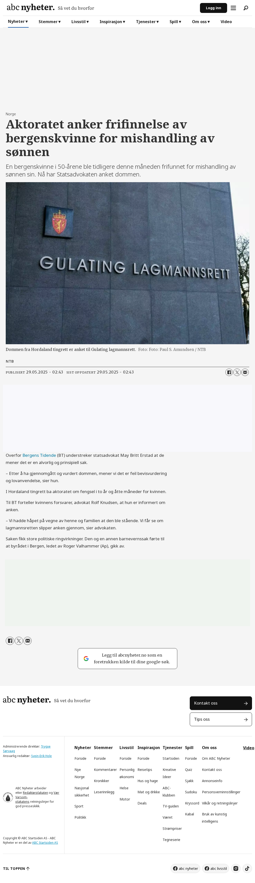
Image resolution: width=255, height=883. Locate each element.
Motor (125, 799)
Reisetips (144, 769)
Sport (78, 806)
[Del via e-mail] (245, 372)
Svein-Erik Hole (41, 756)
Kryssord (192, 803)
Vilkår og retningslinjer (220, 803)
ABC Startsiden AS (45, 843)
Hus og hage (147, 780)
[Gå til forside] (101, 8)
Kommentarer (105, 769)
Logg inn (213, 7)
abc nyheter (188, 868)
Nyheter (16, 21)
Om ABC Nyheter (216, 758)
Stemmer (48, 21)
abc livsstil (218, 868)
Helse (124, 788)
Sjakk (189, 780)
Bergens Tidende (39, 455)
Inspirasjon (111, 21)
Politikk (80, 817)
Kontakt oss (205, 703)
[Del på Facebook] (229, 372)
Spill (174, 21)
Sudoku (191, 792)
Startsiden (171, 758)
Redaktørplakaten (35, 793)
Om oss (199, 21)
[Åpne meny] (233, 8)
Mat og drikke (148, 792)
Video (226, 21)
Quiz (188, 769)
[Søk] (246, 8)
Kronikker (101, 780)
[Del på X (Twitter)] (237, 372)
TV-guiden (171, 806)
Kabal (189, 814)
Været (168, 817)
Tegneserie (171, 839)
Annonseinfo (212, 780)
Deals (142, 803)
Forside (80, 758)
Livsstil (78, 21)
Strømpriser (172, 828)
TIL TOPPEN (14, 868)
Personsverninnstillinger (221, 792)
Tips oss (202, 719)
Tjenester (146, 21)
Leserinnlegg (104, 792)
